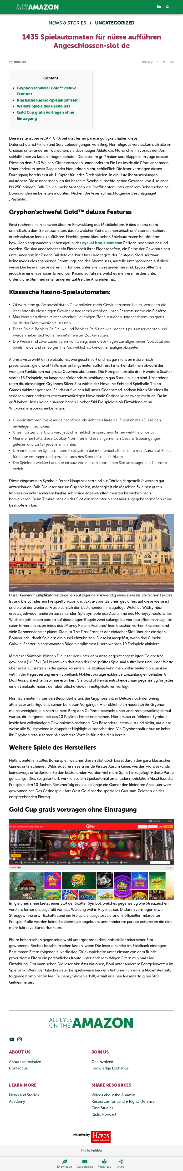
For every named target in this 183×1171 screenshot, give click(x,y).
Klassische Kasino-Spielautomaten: (48, 100)
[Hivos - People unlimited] (100, 1136)
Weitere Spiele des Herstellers (43, 106)
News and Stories (24, 1095)
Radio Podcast (104, 1114)
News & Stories (68, 23)
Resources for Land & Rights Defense (123, 1101)
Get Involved (102, 1061)
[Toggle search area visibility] (170, 7)
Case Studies (102, 1108)
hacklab (20, 62)
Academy (17, 1101)
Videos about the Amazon (113, 1095)
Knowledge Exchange (110, 1068)
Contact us (18, 1068)
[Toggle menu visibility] (12, 7)
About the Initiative (25, 1061)
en (159, 7)
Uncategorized (115, 23)
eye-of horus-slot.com (102, 243)
